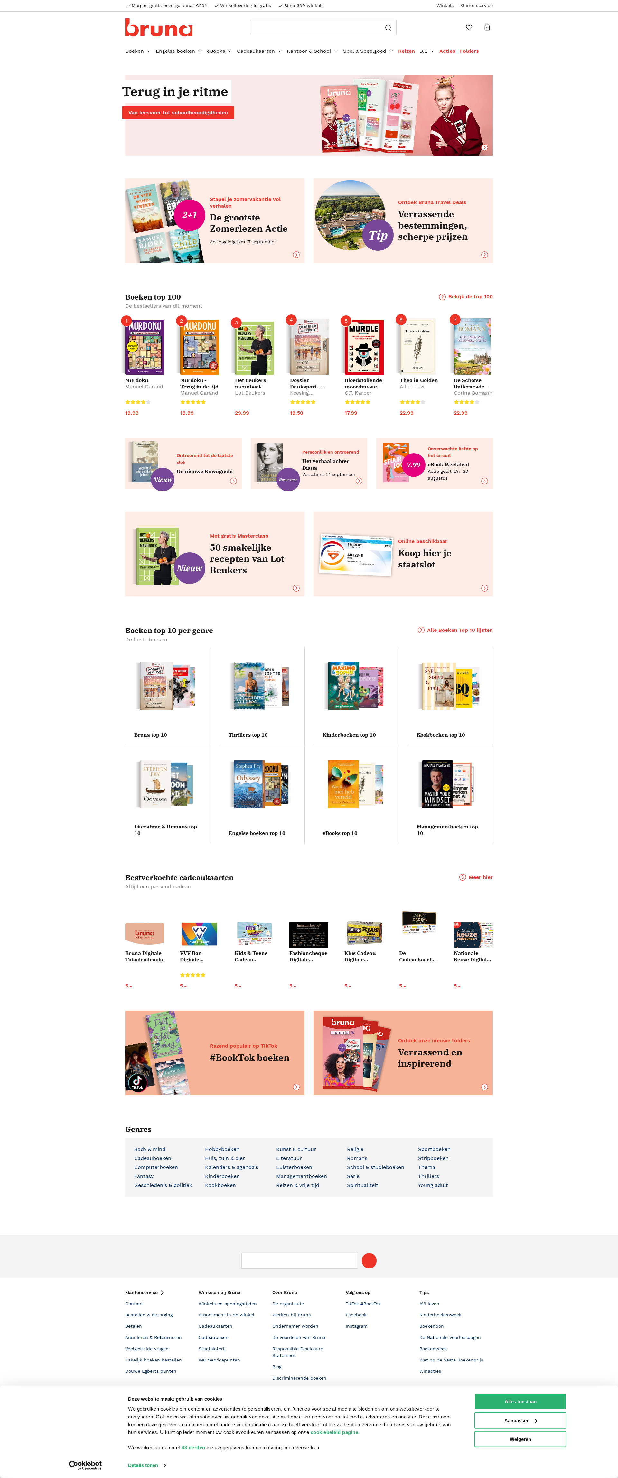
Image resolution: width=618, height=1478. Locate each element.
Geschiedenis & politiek (163, 1185)
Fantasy (144, 1176)
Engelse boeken (175, 51)
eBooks (216, 51)
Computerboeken (156, 1167)
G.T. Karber (358, 393)
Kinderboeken (222, 1176)
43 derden (193, 1447)
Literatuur (289, 1158)
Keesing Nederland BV (307, 396)
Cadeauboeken (152, 1158)
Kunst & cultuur (296, 1149)
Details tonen (143, 1465)
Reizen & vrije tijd (297, 1185)
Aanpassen (516, 1420)
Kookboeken (220, 1185)
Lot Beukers (250, 393)
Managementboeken (301, 1176)
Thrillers (428, 1176)
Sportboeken (434, 1149)
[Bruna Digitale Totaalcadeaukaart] (144, 935)
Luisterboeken (294, 1167)
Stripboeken (433, 1158)
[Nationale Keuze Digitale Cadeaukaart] (473, 935)
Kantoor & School (309, 51)
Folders (469, 51)
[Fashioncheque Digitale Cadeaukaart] (308, 935)
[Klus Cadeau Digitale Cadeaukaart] (363, 933)
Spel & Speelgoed (364, 51)
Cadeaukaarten (256, 51)
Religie (355, 1149)
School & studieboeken (375, 1167)
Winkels (445, 5)
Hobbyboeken (222, 1149)
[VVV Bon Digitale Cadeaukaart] (199, 934)
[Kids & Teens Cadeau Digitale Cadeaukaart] (254, 934)
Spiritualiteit (362, 1185)
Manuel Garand (144, 386)
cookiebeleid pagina (335, 1432)
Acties (447, 51)
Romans (357, 1158)
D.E (423, 51)
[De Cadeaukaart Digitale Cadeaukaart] (418, 923)
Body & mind (149, 1149)
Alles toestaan (521, 1401)
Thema (426, 1167)
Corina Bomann (473, 393)
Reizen (406, 51)
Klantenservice (476, 5)
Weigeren (520, 1439)
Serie (353, 1176)
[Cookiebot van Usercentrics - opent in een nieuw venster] (85, 1465)
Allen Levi (412, 386)
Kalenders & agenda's (231, 1167)
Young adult (433, 1185)
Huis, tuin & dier (225, 1158)
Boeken (135, 51)
